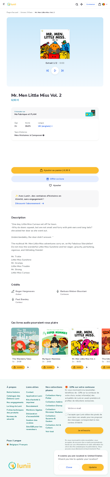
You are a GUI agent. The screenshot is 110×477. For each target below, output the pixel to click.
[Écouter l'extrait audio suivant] (62, 71)
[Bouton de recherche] (76, 4)
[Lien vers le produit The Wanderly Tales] (25, 341)
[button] (81, 4)
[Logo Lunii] (12, 4)
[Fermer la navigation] (4, 4)
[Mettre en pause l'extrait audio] (55, 70)
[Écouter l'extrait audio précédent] (47, 71)
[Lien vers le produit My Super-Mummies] (55, 341)
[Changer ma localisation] (105, 4)
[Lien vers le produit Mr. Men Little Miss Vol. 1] (85, 341)
